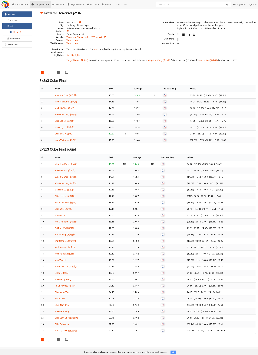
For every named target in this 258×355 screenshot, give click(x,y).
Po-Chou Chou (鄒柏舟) (65, 286)
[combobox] (193, 4)
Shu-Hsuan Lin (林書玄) (66, 266)
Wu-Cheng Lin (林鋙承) (65, 241)
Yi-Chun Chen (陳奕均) (65, 247)
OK (173, 352)
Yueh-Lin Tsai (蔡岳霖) (207, 60)
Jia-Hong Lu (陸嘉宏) (64, 127)
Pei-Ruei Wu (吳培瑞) (64, 228)
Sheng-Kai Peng (62, 311)
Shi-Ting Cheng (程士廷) (66, 330)
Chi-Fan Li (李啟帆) (63, 134)
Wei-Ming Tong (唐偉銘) (66, 222)
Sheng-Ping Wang (63, 279)
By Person (15, 38)
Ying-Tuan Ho (61, 260)
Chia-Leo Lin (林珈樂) (65, 121)
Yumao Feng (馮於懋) (65, 234)
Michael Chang (62, 273)
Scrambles (13, 44)
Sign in (251, 4)
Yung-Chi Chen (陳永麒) (77, 60)
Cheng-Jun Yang (62, 292)
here (95, 49)
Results (11, 14)
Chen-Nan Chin (62, 305)
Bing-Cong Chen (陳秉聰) (66, 318)
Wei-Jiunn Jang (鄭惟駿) (66, 114)
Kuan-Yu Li (60, 298)
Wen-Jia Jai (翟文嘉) (64, 254)
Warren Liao (72, 40)
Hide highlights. (73, 55)
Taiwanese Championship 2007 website (84, 37)
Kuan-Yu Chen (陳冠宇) (65, 140)
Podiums (14, 20)
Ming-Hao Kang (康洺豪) (159, 60)
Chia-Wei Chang (62, 324)
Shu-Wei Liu (60, 215)
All (11, 26)
